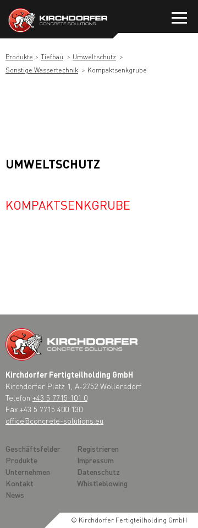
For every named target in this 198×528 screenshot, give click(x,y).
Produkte (19, 57)
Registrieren (98, 448)
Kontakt (20, 483)
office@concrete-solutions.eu (54, 420)
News (15, 494)
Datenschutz (98, 471)
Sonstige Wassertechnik (42, 70)
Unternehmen (28, 471)
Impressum (95, 460)
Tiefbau (52, 57)
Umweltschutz (94, 57)
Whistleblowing (102, 483)
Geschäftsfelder (33, 448)
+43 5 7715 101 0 (59, 397)
